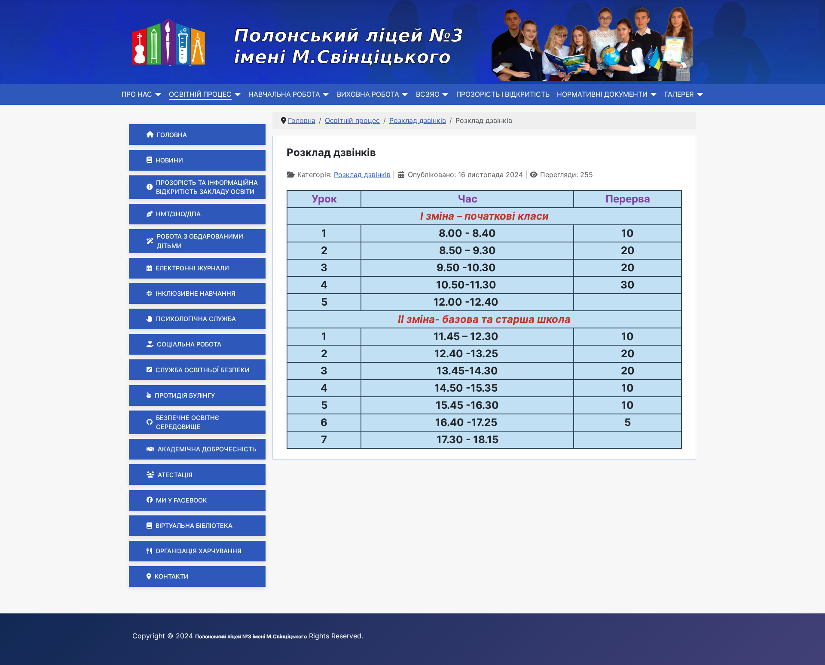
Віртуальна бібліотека (194, 525)
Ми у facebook (181, 500)
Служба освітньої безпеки (203, 370)
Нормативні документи (602, 94)
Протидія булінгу (185, 395)
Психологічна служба (196, 318)
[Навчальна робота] (324, 94)
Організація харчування (198, 551)
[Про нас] (156, 94)
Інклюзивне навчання (195, 293)
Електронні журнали (192, 268)
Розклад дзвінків (362, 174)
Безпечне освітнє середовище (187, 422)
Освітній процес (200, 94)
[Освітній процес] (236, 94)
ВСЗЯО (428, 94)
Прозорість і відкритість (503, 94)
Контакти (172, 576)
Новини (169, 160)
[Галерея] (698, 94)
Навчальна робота (284, 94)
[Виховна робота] (403, 94)
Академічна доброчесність (207, 449)
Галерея (679, 94)
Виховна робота (368, 94)
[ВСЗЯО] (444, 94)
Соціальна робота (189, 344)
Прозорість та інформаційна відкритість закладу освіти (207, 187)
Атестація (175, 474)
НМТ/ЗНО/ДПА (178, 214)
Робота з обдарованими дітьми (200, 241)
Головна (172, 134)
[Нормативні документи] (652, 94)
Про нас (137, 94)
